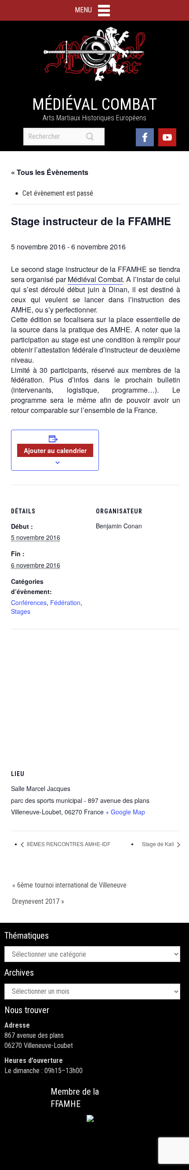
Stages (20, 611)
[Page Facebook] (145, 136)
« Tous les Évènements (49, 172)
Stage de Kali (158, 843)
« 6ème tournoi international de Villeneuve (69, 885)
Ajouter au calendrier (55, 450)
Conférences (29, 602)
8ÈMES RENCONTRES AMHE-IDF (67, 843)
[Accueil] (94, 54)
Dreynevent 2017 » (38, 901)
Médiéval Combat (94, 104)
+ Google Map (125, 811)
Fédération (65, 602)
